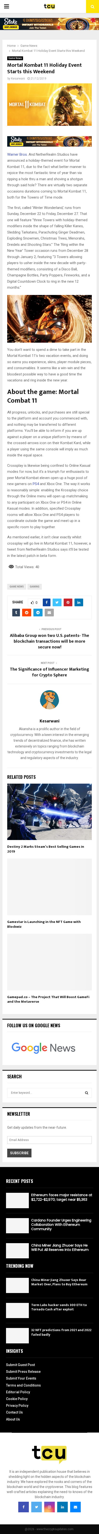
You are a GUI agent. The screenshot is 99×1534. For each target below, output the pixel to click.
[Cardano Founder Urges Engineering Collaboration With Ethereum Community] (17, 1225)
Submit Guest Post (20, 1365)
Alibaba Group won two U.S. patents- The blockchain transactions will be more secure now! (49, 641)
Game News (15, 58)
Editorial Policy (18, 1392)
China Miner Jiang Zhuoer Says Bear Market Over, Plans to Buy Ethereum (59, 1282)
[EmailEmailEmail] (75, 1507)
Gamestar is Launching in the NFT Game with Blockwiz (44, 924)
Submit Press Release (23, 1372)
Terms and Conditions (23, 1385)
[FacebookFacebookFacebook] (23, 1507)
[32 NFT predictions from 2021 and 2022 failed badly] (17, 1335)
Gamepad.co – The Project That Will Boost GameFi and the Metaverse (48, 999)
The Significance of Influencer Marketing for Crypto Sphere (49, 672)
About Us (13, 1419)
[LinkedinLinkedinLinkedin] (62, 1507)
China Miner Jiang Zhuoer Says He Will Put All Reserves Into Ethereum (60, 1247)
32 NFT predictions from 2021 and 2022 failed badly (61, 1332)
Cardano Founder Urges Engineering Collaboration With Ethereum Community (61, 1224)
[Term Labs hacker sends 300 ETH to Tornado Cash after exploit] (17, 1310)
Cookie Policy (17, 1399)
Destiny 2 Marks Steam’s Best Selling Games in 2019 (45, 849)
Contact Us (14, 1412)
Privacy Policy (17, 1405)
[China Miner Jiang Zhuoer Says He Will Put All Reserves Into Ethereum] (17, 1250)
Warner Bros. (17, 154)
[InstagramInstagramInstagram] (49, 1507)
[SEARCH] (86, 1093)
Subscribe (19, 1153)
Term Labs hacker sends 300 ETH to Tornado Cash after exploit (59, 1307)
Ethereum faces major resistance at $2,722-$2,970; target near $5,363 (61, 1197)
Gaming (34, 586)
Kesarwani (18, 78)
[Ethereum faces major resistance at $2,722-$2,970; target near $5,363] (17, 1200)
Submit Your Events (21, 1378)
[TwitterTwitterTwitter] (36, 1507)
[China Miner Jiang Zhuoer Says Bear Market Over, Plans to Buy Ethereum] (17, 1285)
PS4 (36, 484)
